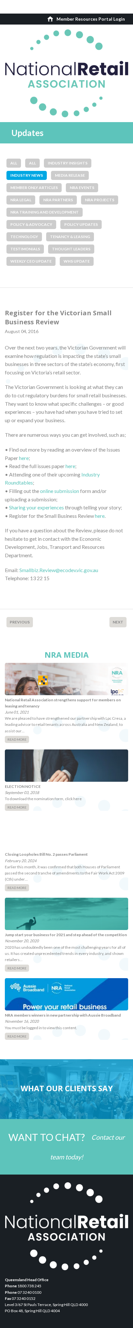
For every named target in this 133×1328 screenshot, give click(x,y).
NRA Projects (99, 199)
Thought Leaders (71, 248)
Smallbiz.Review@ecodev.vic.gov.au (58, 570)
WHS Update (77, 261)
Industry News (26, 175)
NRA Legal (20, 199)
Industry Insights (67, 163)
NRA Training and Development (44, 212)
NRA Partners (58, 199)
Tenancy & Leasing (70, 236)
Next (118, 622)
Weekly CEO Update (31, 261)
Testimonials (25, 248)
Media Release (70, 175)
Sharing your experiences (36, 507)
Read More (16, 739)
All (13, 163)
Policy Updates (81, 224)
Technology (24, 236)
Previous (20, 622)
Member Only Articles (34, 187)
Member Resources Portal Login (90, 19)
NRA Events (82, 187)
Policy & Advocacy (31, 224)
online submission (59, 491)
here (24, 458)
